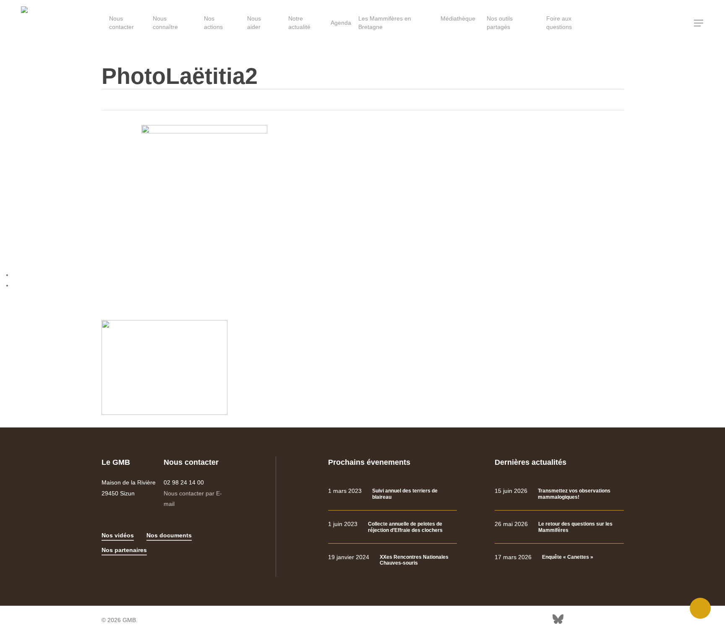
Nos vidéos (118, 535)
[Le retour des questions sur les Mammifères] (559, 527)
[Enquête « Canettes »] (559, 557)
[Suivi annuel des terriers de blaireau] (392, 494)
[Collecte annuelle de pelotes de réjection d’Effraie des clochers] (392, 527)
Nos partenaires (124, 550)
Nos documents (169, 535)
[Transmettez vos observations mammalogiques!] (559, 494)
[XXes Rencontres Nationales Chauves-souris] (392, 560)
